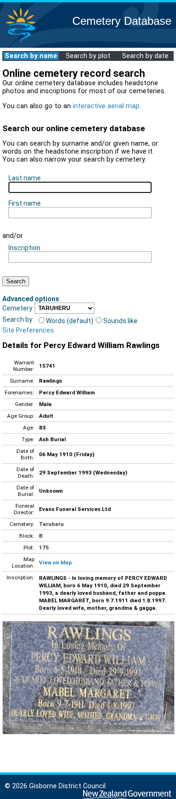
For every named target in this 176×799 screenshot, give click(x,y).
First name (24, 203)
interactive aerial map (106, 106)
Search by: (18, 319)
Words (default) (69, 321)
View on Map (55, 562)
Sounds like (120, 321)
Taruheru (51, 524)
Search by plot (88, 56)
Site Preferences (28, 330)
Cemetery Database (121, 21)
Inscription (24, 248)
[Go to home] (21, 42)
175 (44, 547)
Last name (24, 178)
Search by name (31, 56)
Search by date (145, 56)
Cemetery (17, 308)
